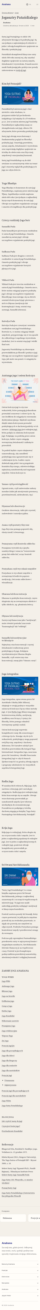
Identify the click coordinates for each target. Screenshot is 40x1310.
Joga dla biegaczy (9, 1060)
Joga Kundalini (8, 1016)
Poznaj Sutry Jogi (9, 1188)
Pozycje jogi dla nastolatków (14, 1095)
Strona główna (7, 13)
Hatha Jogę (16, 712)
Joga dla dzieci (8, 1055)
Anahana (6, 4)
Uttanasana (9, 1080)
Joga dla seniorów (9, 1065)
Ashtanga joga (15, 429)
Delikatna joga (8, 1001)
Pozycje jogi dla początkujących (15, 1090)
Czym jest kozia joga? (11, 1126)
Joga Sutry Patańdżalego (12, 1105)
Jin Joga (5, 1040)
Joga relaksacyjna (9, 1030)
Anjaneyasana (10, 1085)
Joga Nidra (6, 1100)
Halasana (7, 1218)
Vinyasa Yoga (7, 1035)
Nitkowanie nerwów (10, 1021)
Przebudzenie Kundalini (12, 1131)
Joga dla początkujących (12, 1050)
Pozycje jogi (7, 1075)
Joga (17, 13)
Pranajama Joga (8, 1025)
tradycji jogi (21, 70)
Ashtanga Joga (8, 986)
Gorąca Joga (7, 1006)
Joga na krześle (8, 996)
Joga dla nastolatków (11, 1070)
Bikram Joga (7, 991)
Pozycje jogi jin (8, 1045)
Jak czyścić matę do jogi (12, 1121)
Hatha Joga (6, 1011)
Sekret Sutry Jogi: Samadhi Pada (15, 1174)
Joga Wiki (6, 981)
